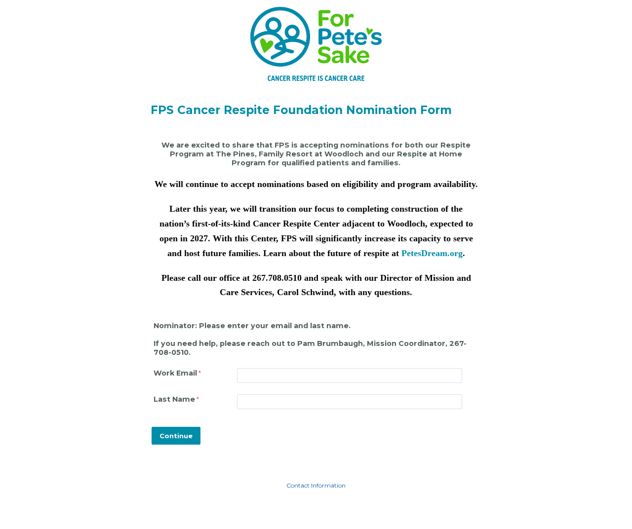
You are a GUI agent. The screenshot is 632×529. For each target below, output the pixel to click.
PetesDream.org (432, 253)
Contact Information (316, 485)
